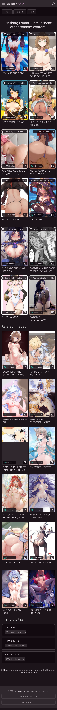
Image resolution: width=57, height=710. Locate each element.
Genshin (15, 3)
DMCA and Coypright (28, 696)
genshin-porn (31, 672)
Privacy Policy (28, 702)
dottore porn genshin (12, 670)
